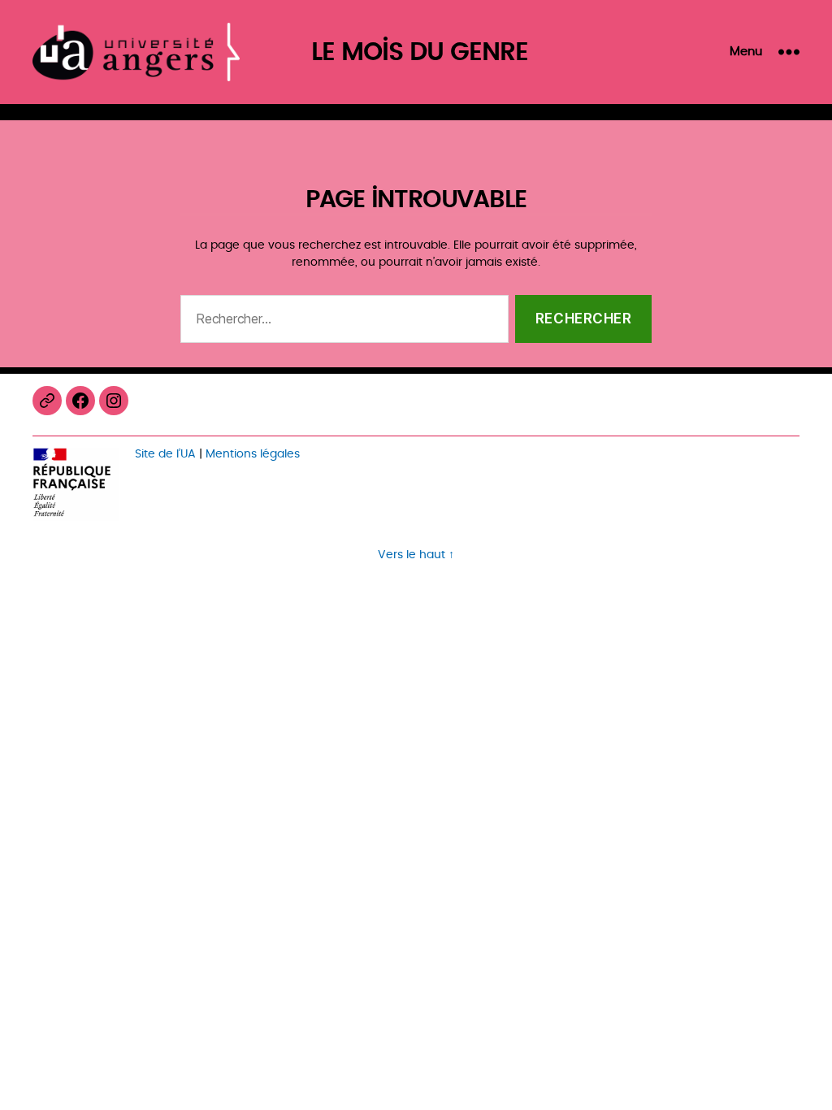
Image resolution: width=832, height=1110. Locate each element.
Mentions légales (253, 453)
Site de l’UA (165, 453)
